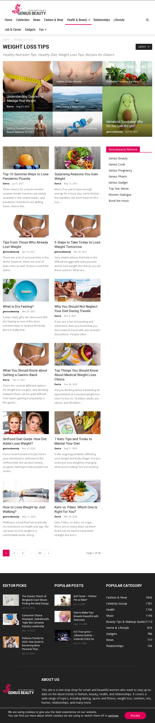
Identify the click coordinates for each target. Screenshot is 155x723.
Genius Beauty (118, 158)
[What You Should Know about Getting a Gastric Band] (26, 354)
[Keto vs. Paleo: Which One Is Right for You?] (77, 491)
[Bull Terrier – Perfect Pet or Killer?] (62, 600)
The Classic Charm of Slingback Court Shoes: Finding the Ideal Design (35, 600)
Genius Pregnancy (120, 170)
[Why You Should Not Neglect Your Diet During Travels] (77, 290)
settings (113, 715)
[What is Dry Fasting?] (26, 290)
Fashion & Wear (53, 20)
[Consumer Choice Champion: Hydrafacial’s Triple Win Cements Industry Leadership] (11, 619)
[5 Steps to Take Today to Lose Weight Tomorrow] (77, 226)
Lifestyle (119, 20)
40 (39, 553)
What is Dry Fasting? (18, 306)
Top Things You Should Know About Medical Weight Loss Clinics (76, 374)
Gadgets (30, 29)
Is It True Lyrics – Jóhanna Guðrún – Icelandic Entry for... (84, 635)
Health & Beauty (77, 20)
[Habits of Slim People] (78, 76)
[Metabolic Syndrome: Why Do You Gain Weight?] (127, 111)
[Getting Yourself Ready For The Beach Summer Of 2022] (28, 127)
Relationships (101, 20)
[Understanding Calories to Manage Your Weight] (28, 86)
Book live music (119, 201)
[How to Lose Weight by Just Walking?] (26, 491)
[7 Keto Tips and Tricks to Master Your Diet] (77, 422)
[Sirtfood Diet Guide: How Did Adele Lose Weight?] (26, 422)
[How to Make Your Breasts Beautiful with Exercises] (62, 616)
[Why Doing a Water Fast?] (78, 103)
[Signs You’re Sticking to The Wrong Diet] (78, 127)
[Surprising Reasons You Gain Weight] (77, 157)
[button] (147, 20)
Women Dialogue (120, 194)
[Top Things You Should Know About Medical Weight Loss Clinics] (77, 354)
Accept (135, 715)
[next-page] (48, 553)
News (36, 20)
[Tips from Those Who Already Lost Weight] (26, 226)
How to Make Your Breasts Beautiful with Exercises (86, 616)
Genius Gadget (118, 182)
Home (8, 20)
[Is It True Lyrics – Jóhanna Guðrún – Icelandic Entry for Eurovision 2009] (62, 635)
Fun (41, 29)
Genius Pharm (118, 176)
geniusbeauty (114, 131)
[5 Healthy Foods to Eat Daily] (127, 76)
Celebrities (22, 20)
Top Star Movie (119, 188)
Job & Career (13, 29)
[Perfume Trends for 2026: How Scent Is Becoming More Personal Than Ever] (11, 642)
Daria (10, 106)
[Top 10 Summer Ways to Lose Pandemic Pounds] (26, 157)
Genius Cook (117, 164)
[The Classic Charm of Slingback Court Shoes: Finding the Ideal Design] (11, 600)
